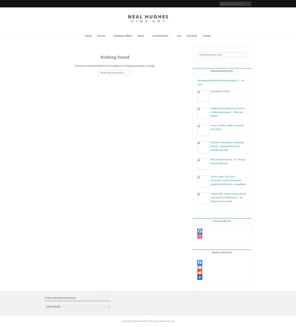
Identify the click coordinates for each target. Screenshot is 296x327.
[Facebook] (222, 231)
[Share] (222, 277)
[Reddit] (222, 272)
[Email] (222, 267)
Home (88, 35)
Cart (179, 35)
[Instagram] (222, 236)
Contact (206, 35)
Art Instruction (160, 35)
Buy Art (101, 35)
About (141, 35)
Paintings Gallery (122, 35)
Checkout (192, 35)
